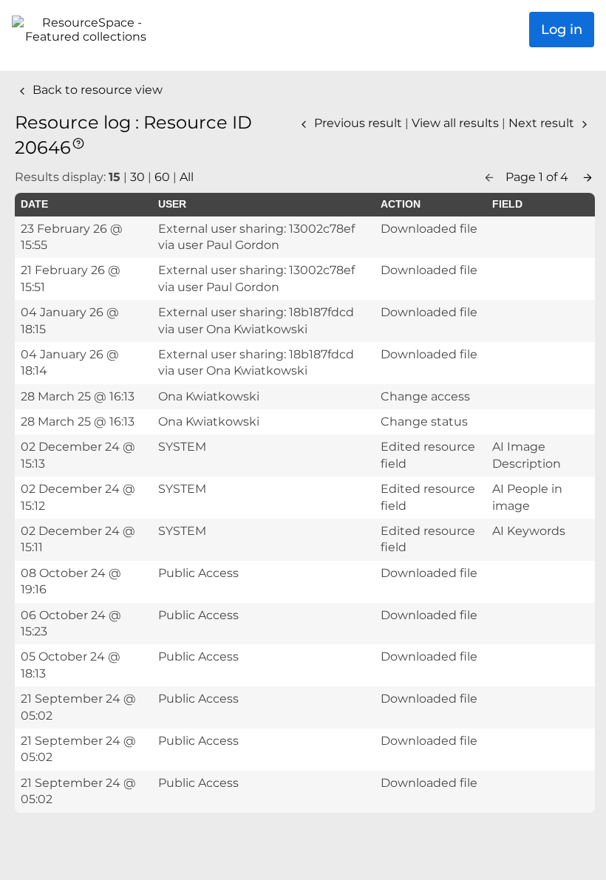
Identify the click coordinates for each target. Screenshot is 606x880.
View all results (457, 123)
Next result (542, 123)
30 (137, 177)
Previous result (358, 123)
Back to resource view (96, 90)
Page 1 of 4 (538, 177)
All (187, 177)
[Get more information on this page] (78, 142)
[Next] (587, 177)
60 (162, 177)
